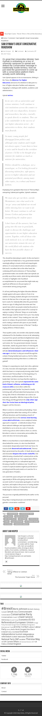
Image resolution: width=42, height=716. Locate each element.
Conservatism (12, 514)
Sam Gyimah (23, 519)
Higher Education (21, 516)
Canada (3, 612)
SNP (17, 639)
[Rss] (19, 710)
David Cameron (26, 617)
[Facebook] (21, 710)
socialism (22, 639)
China (16, 612)
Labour (31, 627)
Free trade (8, 625)
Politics (9, 632)
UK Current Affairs (32, 521)
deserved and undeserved (21, 448)
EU (30, 619)
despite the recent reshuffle (24, 454)
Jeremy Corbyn (21, 627)
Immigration (31, 625)
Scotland (15, 632)
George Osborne (16, 625)
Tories (7, 521)
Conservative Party (26, 514)
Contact (4, 691)
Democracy (5, 620)
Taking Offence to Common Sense (17, 572)
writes (10, 95)
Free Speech (8, 516)
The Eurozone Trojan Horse (25, 576)
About (3, 688)
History (24, 625)
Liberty (8, 629)
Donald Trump (14, 620)
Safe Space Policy (10, 519)
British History (33, 609)
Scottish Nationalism (19, 637)
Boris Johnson (20, 609)
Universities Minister (21, 524)
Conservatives (6, 617)
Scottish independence (14, 632)
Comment (11, 38)
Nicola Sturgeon (21, 629)
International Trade (7, 627)
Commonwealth (25, 612)
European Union (24, 622)
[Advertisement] (21, 21)
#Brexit (7, 609)
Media (13, 629)
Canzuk (10, 612)
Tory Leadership (17, 521)
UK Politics (8, 524)
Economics (23, 620)
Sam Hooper (7, 51)
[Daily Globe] (21, 7)
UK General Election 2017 (26, 642)
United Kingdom (14, 644)
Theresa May (34, 519)
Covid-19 (16, 617)
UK (2, 642)
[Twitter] (23, 710)
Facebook (4, 659)
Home (5, 38)
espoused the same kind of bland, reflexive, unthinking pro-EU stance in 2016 (20, 384)
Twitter (3, 656)
